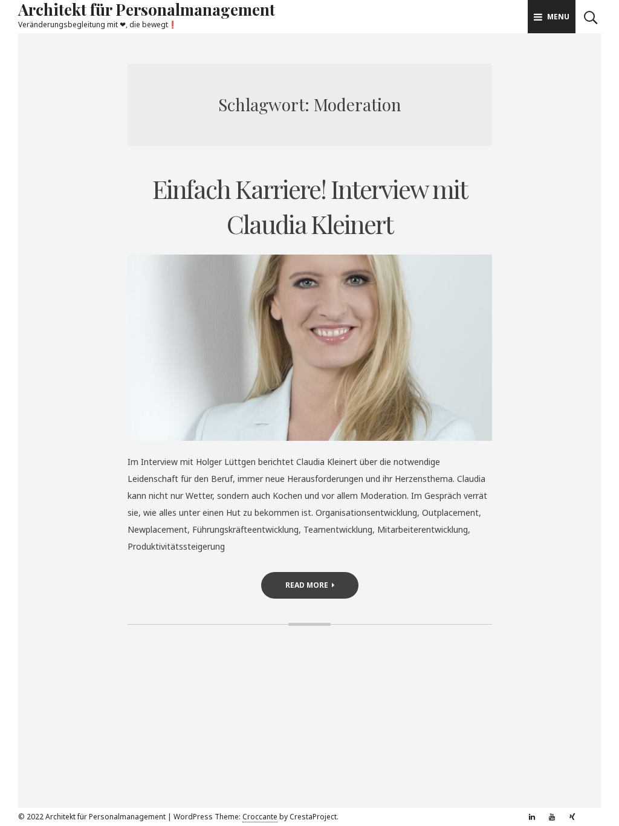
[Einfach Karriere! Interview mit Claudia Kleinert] (310, 348)
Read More (306, 585)
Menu (558, 16)
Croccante (259, 816)
